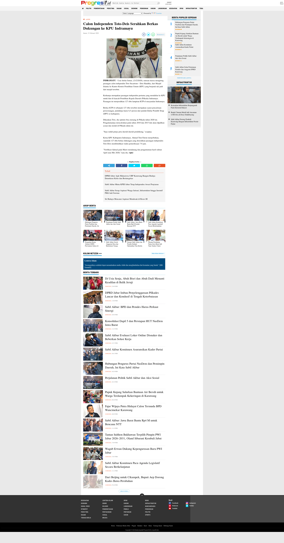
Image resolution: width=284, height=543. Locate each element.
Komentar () (160, 34)
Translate (159, 13)
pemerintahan (99, 8)
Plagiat (134, 526)
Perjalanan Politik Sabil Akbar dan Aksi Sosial (132, 378)
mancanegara (150, 506)
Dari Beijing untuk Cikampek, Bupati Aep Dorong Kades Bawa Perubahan (134, 479)
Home (113, 526)
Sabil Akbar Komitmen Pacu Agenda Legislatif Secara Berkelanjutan (132, 465)
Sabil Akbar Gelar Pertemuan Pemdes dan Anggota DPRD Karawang (185, 69)
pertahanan (106, 512)
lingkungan (162, 8)
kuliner (105, 506)
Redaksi (139, 526)
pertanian (127, 512)
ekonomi (134, 8)
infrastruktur (191, 8)
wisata (104, 518)
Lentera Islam (107, 500)
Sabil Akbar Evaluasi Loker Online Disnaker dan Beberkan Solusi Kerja (133, 337)
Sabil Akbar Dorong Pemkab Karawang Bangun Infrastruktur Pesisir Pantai (184, 121)
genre (104, 503)
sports (147, 515)
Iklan (150, 526)
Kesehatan (173, 8)
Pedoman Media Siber (123, 526)
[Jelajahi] (281, 3)
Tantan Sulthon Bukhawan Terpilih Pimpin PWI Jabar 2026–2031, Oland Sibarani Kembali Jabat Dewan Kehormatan (133, 438)
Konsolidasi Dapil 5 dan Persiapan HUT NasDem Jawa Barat (134, 323)
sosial (126, 8)
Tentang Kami (157, 526)
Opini (181, 8)
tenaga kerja (86, 518)
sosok (126, 515)
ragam (119, 8)
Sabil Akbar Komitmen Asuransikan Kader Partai (134, 349)
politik (88, 8)
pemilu (126, 509)
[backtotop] (142, 495)
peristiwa (110, 8)
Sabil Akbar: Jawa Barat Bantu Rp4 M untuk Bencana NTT (131, 422)
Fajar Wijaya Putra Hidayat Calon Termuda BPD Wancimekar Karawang (133, 408)
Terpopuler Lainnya (184, 78)
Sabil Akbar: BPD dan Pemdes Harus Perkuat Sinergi (131, 308)
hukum (153, 8)
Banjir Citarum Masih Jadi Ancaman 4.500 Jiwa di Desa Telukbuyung (183, 113)
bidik (147, 500)
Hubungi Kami (168, 526)
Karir (145, 526)
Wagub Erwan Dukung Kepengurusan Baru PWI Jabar (133, 450)
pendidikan (144, 8)
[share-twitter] (148, 34)
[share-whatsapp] (153, 34)
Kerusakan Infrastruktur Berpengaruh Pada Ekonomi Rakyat (184, 106)
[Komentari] (159, 165)
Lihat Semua (124, 491)
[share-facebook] (144, 34)
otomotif (84, 509)
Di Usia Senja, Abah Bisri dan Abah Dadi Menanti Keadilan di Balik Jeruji (134, 280)
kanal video (85, 506)
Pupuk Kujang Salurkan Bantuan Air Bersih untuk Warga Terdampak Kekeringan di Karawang (134, 394)
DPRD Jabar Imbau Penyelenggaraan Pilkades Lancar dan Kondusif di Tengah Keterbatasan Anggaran (132, 296)
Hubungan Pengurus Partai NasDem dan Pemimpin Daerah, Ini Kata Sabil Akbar (134, 365)
